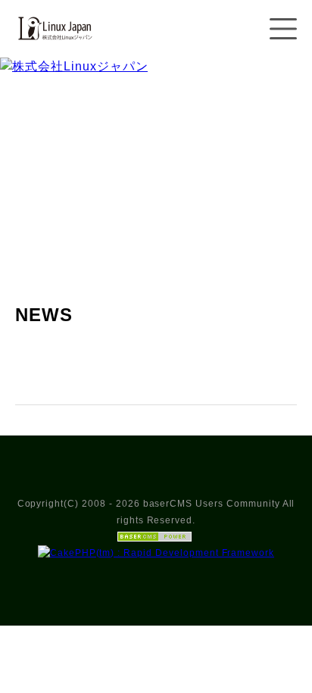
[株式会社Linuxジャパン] (54, 48)
